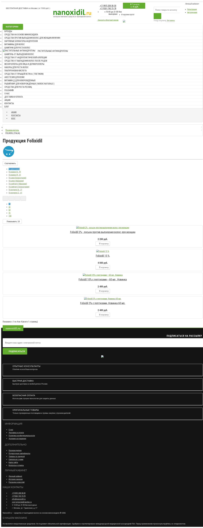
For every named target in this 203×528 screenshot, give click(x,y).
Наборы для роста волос (16, 67)
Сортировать (10, 163)
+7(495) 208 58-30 (18, 493)
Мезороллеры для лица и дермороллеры (24, 64)
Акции (7, 100)
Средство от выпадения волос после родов (25, 61)
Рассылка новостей (17, 482)
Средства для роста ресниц (18, 87)
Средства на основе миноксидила (21, 34)
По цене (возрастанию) (17, 178)
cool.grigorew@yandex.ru (22, 502)
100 (10, 216)
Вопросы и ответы (16, 465)
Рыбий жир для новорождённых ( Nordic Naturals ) (29, 84)
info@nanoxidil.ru (19, 499)
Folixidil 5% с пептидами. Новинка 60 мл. (102, 303)
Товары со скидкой (17, 456)
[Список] (5, 198)
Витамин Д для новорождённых (20, 80)
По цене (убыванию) (16, 181)
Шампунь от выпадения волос (19, 54)
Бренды (8, 31)
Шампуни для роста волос (17, 47)
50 (9, 210)
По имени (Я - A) (15, 175)
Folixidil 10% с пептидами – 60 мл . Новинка (103, 279)
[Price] (23, 198)
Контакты (9, 103)
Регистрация (192, 9)
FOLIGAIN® (9, 90)
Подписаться (17, 351)
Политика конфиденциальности (22, 435)
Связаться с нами (16, 459)
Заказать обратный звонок (107, 20)
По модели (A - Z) (15, 190)
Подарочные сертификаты (19, 453)
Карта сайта (13, 462)
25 (9, 207)
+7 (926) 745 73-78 (108, 8)
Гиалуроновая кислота (15, 70)
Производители (15, 450)
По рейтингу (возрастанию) (19, 187)
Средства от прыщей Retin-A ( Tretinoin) (24, 74)
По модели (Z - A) (15, 193)
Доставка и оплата (13, 97)
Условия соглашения (17, 438)
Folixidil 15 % (103, 255)
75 (9, 213)
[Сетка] (11, 198)
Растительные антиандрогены (53, 51)
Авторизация (192, 12)
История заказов (16, 479)
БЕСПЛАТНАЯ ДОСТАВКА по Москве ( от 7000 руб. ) (27, 8)
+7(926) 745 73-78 (18, 496)
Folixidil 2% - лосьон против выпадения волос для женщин (102, 232)
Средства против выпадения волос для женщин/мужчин (32, 38)
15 (9, 204)
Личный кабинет (15, 476)
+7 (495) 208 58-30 (108, 5)
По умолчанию (14, 169)
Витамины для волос (14, 44)
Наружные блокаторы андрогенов (21, 41)
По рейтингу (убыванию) (18, 184)
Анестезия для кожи (14, 77)
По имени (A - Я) (15, 172)
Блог (6, 106)
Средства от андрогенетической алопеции (25, 57)
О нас (7, 93)
